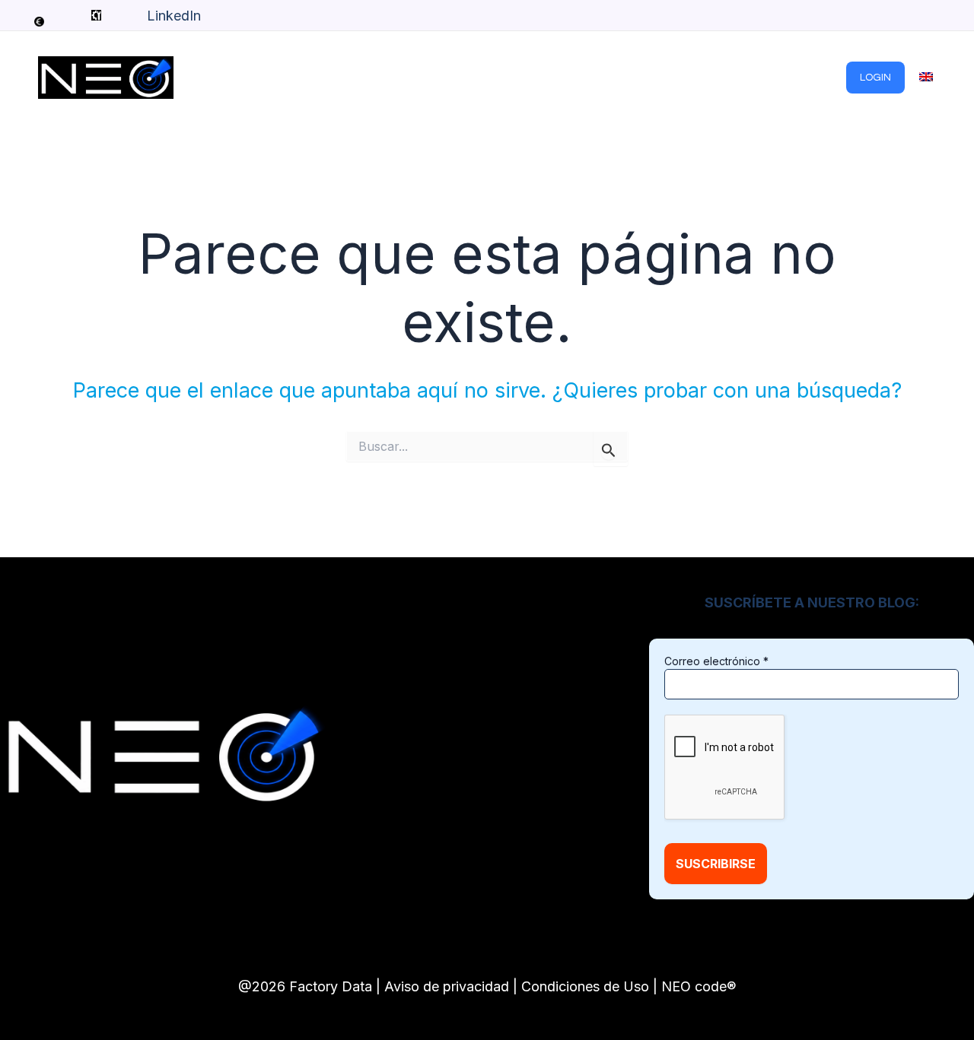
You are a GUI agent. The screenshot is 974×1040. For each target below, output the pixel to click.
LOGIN (875, 77)
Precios (621, 77)
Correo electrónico (716, 661)
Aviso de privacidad (446, 986)
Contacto (807, 77)
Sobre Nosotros (711, 77)
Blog (563, 77)
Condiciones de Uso (585, 986)
